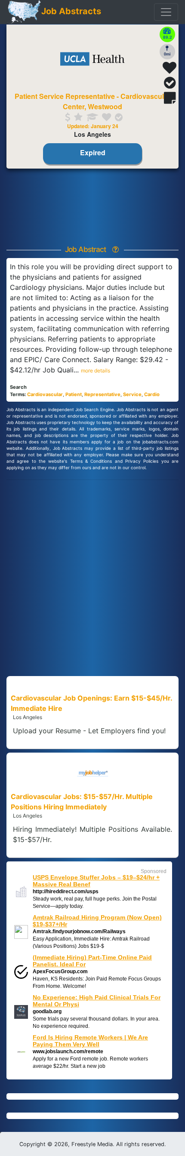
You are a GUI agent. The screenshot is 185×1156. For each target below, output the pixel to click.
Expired (92, 154)
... (92, 370)
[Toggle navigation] (166, 12)
